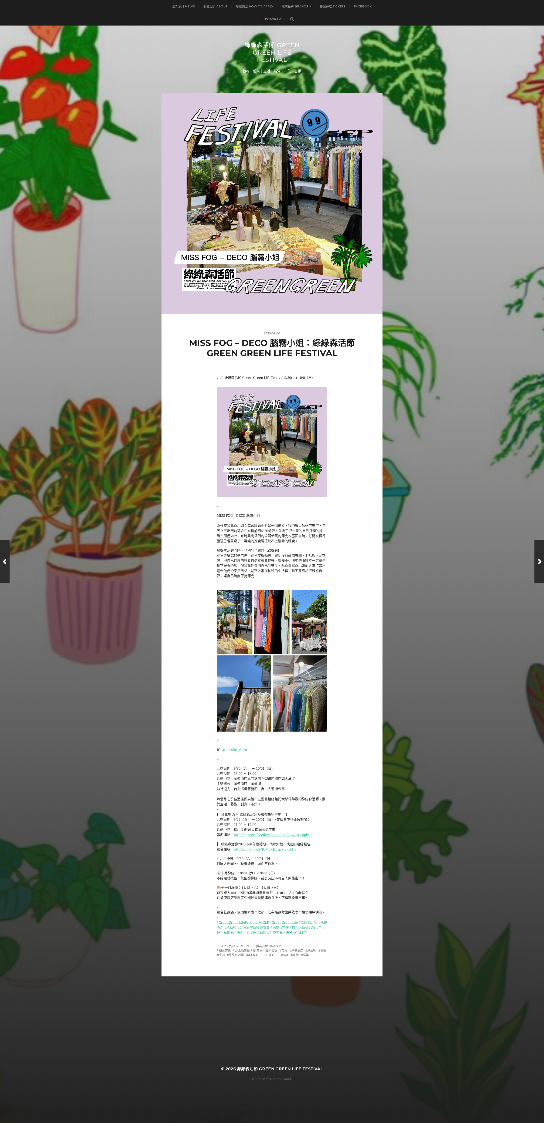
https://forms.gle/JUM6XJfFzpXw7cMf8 (265, 849)
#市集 (284, 928)
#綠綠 (288, 933)
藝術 (296, 955)
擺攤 (323, 950)
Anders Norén (280, 1078)
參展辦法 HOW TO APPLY (254, 6)
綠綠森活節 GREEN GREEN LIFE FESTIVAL (259, 955)
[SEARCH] (292, 19)
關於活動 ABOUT (215, 6)
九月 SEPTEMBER (242, 946)
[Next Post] (539, 561)
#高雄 (275, 928)
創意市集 (225, 950)
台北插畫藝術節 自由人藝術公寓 (256, 950)
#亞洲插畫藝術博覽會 (253, 928)
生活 (222, 955)
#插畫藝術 (258, 933)
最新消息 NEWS (183, 6)
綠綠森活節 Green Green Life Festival (272, 52)
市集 (284, 950)
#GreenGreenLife (284, 922)
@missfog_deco (234, 750)
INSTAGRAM (272, 19)
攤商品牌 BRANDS (295, 6)
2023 (224, 946)
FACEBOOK (363, 6)
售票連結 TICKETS (332, 6)
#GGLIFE (300, 933)
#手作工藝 (275, 933)
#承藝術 (230, 928)
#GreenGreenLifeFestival (237, 922)
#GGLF (263, 922)
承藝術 (311, 950)
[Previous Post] (5, 561)
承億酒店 (297, 950)
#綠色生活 (242, 933)
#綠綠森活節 (308, 922)
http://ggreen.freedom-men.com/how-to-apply (271, 835)
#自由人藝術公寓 (303, 928)
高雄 (306, 955)
